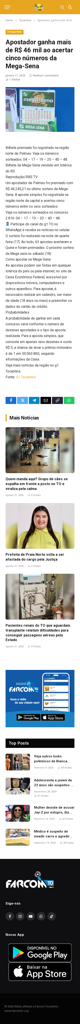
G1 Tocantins (26, 377)
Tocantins (14, 32)
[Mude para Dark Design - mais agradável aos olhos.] (69, 7)
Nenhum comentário (45, 75)
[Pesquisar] (62, 7)
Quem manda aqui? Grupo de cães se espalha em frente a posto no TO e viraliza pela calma (37, 484)
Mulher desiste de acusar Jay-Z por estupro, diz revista (54, 812)
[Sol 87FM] (40, 7)
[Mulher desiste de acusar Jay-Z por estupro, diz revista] (18, 813)
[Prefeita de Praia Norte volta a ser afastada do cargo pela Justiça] (40, 526)
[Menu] (7, 7)
